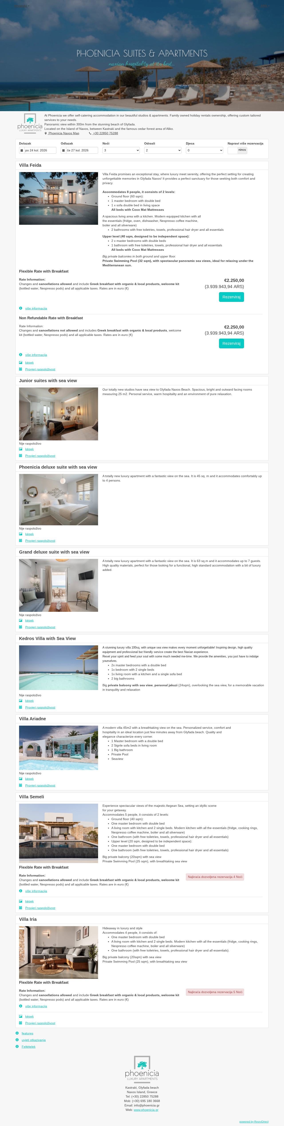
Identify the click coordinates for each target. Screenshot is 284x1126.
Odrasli (149, 143)
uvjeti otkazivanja (34, 1040)
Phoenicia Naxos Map (63, 133)
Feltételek (29, 1046)
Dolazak (25, 143)
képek (29, 362)
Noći (106, 143)
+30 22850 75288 (105, 133)
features (27, 1033)
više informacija (36, 308)
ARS (264, 6)
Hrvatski (21, 6)
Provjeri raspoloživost (40, 369)
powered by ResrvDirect (253, 1121)
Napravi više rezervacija (245, 143)
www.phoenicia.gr (146, 1110)
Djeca (190, 143)
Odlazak (67, 143)
